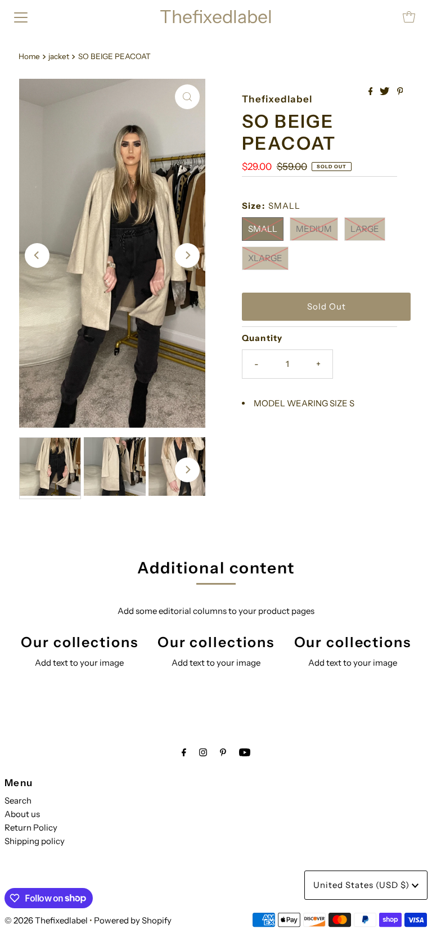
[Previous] (37, 255)
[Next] (187, 255)
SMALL (262, 228)
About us (22, 814)
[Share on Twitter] (385, 91)
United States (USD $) (362, 885)
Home (29, 56)
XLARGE (265, 258)
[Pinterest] (223, 752)
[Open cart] (409, 17)
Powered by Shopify (133, 920)
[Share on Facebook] (371, 91)
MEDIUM (314, 228)
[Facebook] (184, 752)
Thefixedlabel (216, 17)
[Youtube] (244, 752)
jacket (58, 56)
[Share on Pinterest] (400, 91)
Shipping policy (34, 841)
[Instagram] (203, 752)
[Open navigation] (21, 17)
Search (18, 800)
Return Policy (30, 827)
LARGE (364, 228)
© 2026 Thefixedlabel (46, 920)
